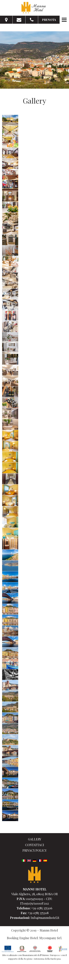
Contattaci (34, 845)
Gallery (34, 839)
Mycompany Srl (50, 938)
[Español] (45, 860)
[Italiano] (23, 860)
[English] (29, 860)
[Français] (40, 860)
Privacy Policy (34, 850)
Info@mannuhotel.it (45, 918)
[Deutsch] (34, 860)
